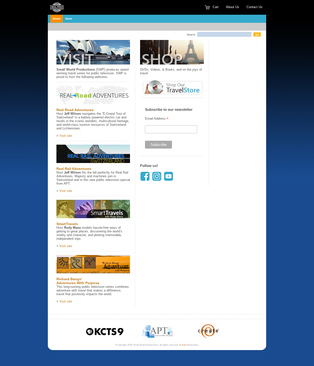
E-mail (182, 345)
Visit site (65, 136)
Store (68, 18)
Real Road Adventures (75, 110)
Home (56, 18)
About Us (232, 7)
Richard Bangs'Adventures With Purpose (77, 281)
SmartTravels (67, 224)
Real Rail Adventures (73, 169)
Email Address (157, 118)
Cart (216, 7)
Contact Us (254, 7)
